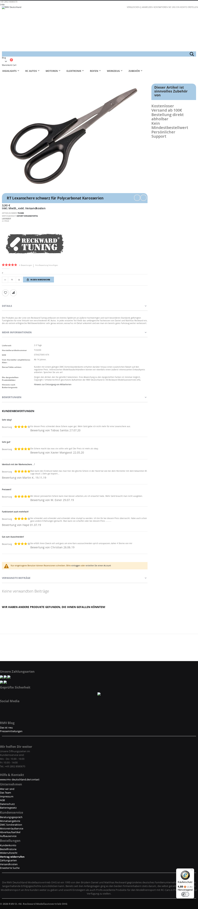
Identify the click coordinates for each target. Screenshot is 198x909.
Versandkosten (35, 208)
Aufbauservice (8, 836)
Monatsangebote (10, 821)
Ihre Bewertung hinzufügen (46, 265)
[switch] (185, 894)
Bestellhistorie (8, 849)
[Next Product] (143, 198)
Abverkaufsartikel (10, 832)
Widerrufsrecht (8, 853)
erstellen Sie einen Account (98, 565)
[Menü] (191, 870)
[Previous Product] (137, 198)
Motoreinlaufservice (11, 828)
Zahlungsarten (8, 860)
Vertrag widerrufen (12, 856)
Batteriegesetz (8, 807)
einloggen (75, 565)
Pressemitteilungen (11, 731)
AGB (2, 800)
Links (2, 4)
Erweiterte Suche (10, 868)
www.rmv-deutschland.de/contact (19, 779)
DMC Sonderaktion (11, 824)
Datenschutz (7, 804)
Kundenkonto (8, 845)
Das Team (5, 792)
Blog (4, 58)
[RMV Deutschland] (99, 28)
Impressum (6, 796)
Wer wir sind (7, 789)
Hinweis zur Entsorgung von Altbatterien (52, 384)
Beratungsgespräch (11, 817)
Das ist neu (6, 727)
